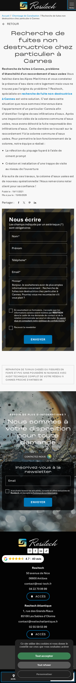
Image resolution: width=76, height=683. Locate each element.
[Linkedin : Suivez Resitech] (40, 550)
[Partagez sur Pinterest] (29, 202)
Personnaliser (44, 674)
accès (13, 677)
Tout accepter (44, 656)
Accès (41, 596)
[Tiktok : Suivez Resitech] (46, 550)
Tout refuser (44, 664)
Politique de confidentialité (45, 493)
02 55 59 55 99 (38, 627)
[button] (23, 559)
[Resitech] (38, 5)
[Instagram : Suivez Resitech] (29, 550)
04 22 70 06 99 (38, 589)
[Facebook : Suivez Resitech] (35, 550)
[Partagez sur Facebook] (18, 202)
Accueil (5, 15)
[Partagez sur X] (24, 202)
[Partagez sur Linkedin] (35, 202)
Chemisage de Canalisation (26, 15)
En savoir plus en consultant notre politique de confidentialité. (40, 319)
